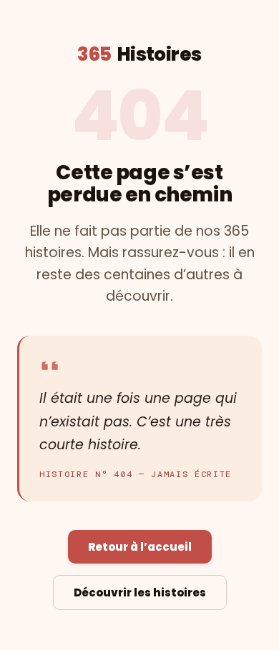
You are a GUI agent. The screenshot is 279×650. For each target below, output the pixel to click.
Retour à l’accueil (140, 546)
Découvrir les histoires (140, 592)
